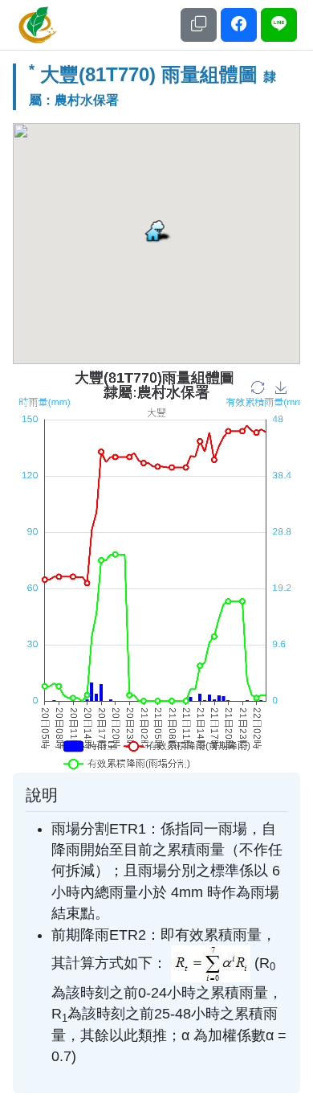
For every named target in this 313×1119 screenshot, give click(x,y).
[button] (199, 25)
